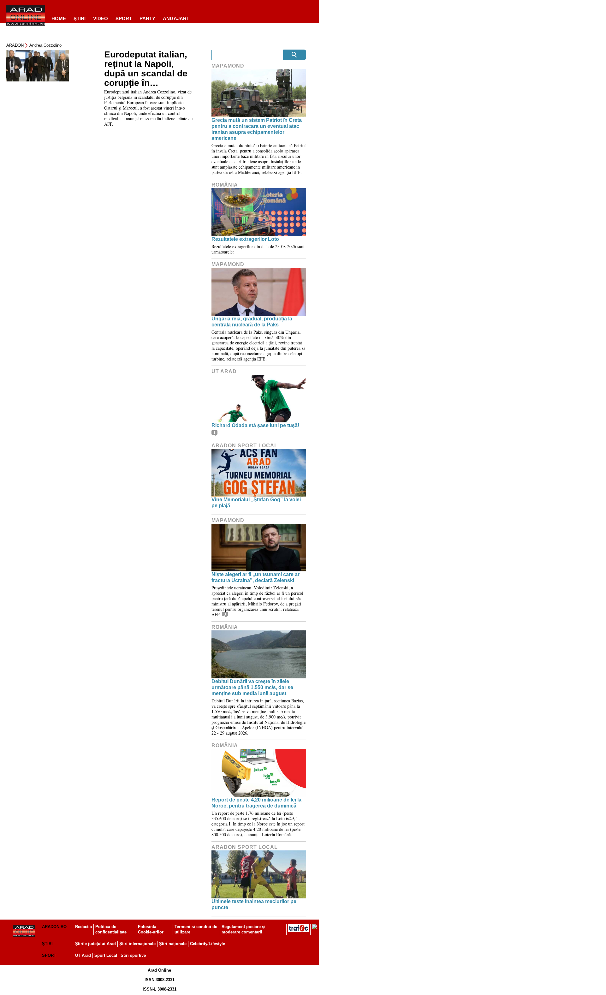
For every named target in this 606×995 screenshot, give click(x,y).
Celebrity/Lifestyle (207, 943)
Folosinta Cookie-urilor (150, 929)
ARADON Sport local (244, 445)
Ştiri (80, 18)
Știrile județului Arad (95, 943)
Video (100, 18)
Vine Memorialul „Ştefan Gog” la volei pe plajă (256, 502)
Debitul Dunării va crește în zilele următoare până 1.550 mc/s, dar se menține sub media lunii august (252, 687)
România (224, 185)
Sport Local (105, 955)
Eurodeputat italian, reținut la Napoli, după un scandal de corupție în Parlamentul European (145, 69)
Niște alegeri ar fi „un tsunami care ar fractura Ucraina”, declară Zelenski (255, 577)
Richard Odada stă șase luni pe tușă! (255, 425)
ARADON (15, 45)
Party (147, 18)
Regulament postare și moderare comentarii (243, 929)
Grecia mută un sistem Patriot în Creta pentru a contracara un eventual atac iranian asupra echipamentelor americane (256, 129)
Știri (47, 943)
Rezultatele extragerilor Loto (245, 239)
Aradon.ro (54, 926)
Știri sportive (133, 955)
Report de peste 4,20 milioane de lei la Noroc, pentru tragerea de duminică (256, 802)
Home (58, 18)
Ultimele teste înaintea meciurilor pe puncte (253, 904)
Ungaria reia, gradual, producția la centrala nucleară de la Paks (251, 321)
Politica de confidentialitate (111, 929)
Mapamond (227, 66)
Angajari (175, 18)
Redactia (83, 926)
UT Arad (224, 371)
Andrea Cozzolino (45, 45)
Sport (124, 18)
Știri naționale (173, 943)
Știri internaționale (137, 943)
